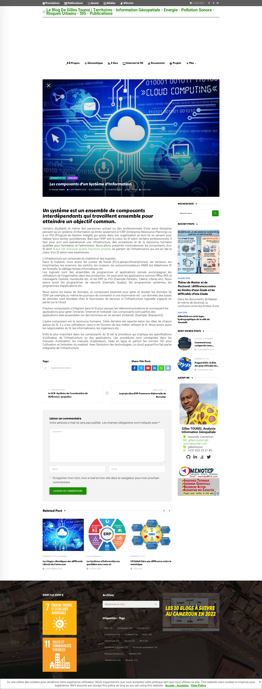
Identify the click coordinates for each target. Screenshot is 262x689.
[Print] (168, 368)
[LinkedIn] (155, 368)
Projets (177, 63)
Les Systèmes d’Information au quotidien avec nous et (103, 563)
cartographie (124, 628)
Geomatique (112, 641)
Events (95, 3)
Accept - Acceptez (177, 685)
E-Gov (114, 63)
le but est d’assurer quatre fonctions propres (82, 249)
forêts (146, 634)
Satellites (135, 654)
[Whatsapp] (161, 368)
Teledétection (113, 660)
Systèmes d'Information (61, 368)
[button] (164, 510)
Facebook (131, 634)
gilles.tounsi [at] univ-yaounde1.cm (195, 442)
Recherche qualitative (116, 647)
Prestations (52, 3)
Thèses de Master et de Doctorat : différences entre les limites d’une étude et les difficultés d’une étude (197, 288)
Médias (111, 3)
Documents (158, 63)
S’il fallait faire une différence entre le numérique (150, 563)
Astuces (199, 339)
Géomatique (95, 63)
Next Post (158, 390)
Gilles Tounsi (58, 190)
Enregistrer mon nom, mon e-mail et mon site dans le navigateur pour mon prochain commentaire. (106, 480)
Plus (191, 63)
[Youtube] (148, 368)
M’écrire (128, 3)
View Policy (198, 685)
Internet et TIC (50, 556)
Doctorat (143, 628)
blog (108, 628)
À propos (74, 63)
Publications (75, 3)
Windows (131, 660)
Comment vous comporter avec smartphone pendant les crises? (206, 347)
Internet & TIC (134, 63)
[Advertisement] (131, 38)
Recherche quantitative (145, 647)
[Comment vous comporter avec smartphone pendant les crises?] (184, 344)
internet (129, 641)
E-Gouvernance (94, 556)
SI (45, 368)
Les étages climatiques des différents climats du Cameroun (63, 563)
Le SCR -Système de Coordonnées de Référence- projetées (68, 395)
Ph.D (144, 641)
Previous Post (58, 390)
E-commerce (112, 634)
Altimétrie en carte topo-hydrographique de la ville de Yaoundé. (194, 319)
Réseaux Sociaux (114, 654)
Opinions (62, 556)
